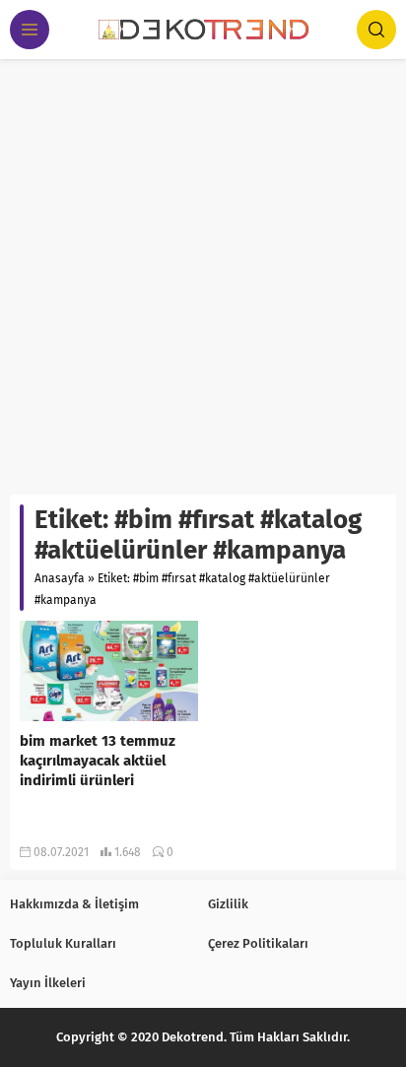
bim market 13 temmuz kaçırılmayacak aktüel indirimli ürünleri (97, 760)
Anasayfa (59, 578)
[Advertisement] (203, 272)
